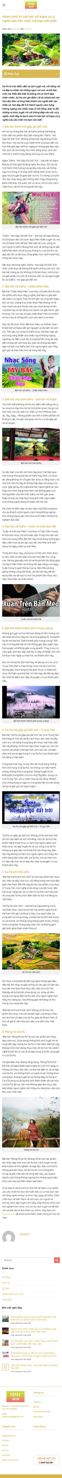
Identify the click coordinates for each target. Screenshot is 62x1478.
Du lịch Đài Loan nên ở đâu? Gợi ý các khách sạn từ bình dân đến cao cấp (34, 1342)
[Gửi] (57, 1260)
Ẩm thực (6, 1277)
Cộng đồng (37, 1417)
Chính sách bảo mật (41, 1412)
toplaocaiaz (8, 1213)
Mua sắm (7, 1299)
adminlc (28, 29)
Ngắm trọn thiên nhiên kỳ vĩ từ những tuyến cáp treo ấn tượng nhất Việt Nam (34, 1330)
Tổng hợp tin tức (9, 1436)
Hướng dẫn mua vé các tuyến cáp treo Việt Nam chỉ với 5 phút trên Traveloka (33, 1318)
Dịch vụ (6, 1282)
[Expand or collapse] (56, 73)
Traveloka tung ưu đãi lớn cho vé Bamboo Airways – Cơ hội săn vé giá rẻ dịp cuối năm (34, 1354)
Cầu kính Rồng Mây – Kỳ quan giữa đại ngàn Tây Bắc (34, 1366)
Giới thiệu (37, 1402)
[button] (4, 5)
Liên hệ (36, 1407)
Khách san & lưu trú (12, 1294)
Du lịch (5, 1288)
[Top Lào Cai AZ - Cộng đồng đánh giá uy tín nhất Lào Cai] (31, 5)
